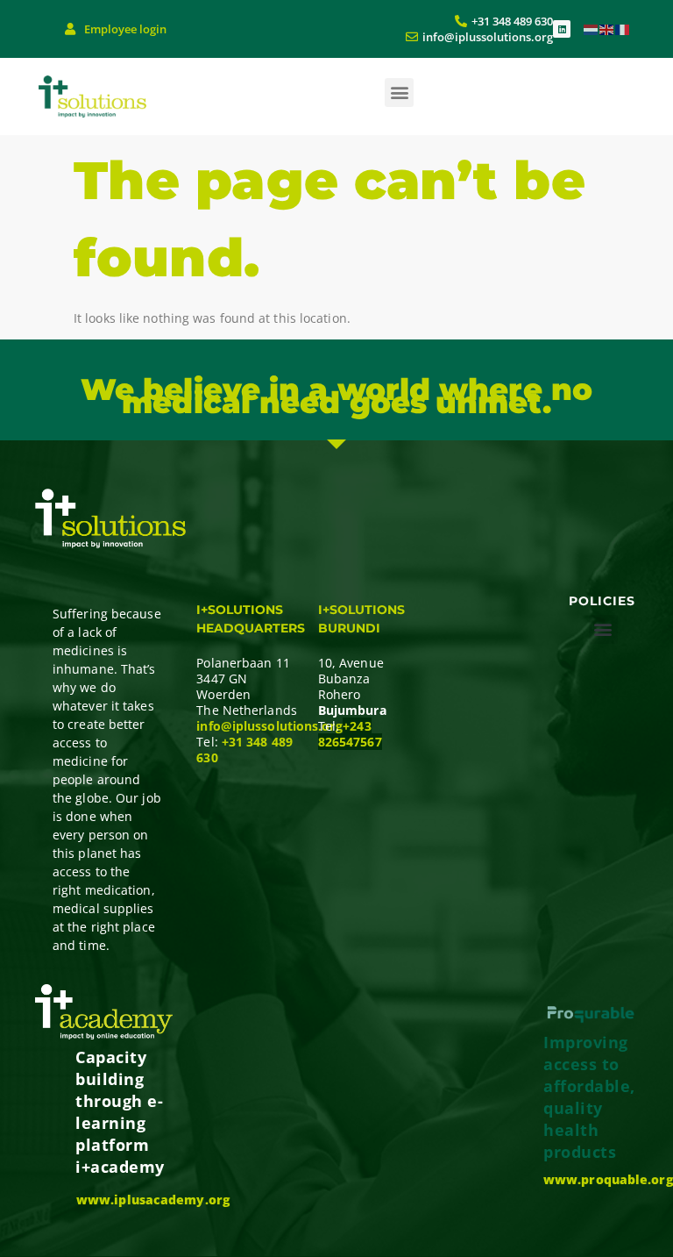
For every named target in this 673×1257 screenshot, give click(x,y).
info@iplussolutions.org (269, 726)
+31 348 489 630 (244, 749)
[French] (623, 28)
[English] (607, 28)
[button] (399, 92)
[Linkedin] (561, 29)
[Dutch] (591, 28)
